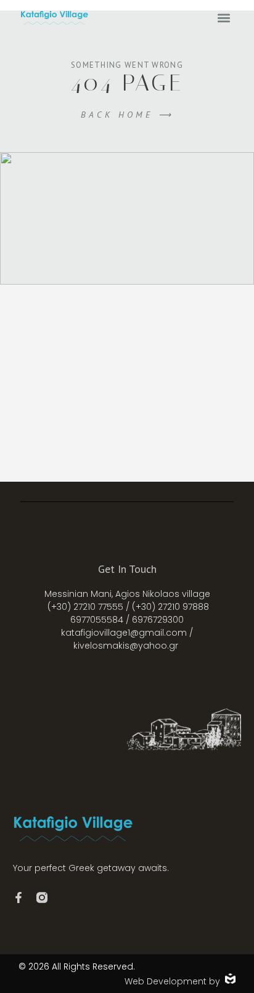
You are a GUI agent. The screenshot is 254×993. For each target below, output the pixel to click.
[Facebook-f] (18, 897)
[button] (223, 17)
